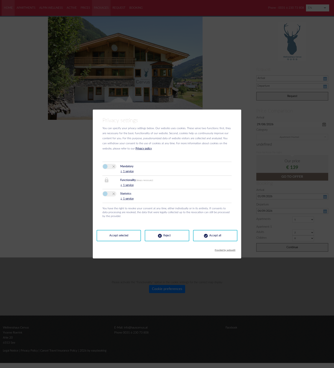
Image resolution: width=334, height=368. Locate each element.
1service (127, 171)
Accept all (215, 235)
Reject (167, 235)
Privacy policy (143, 148)
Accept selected (118, 235)
